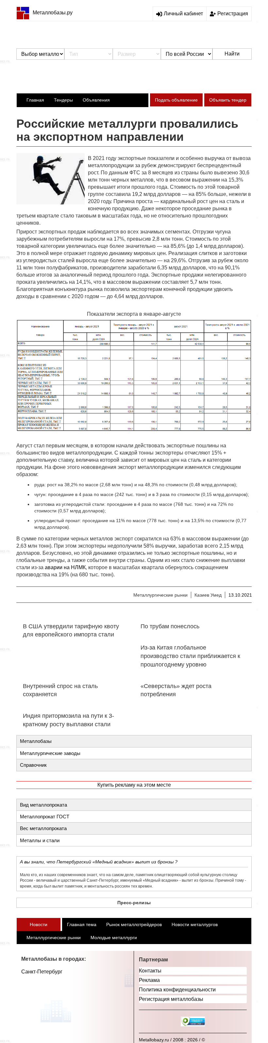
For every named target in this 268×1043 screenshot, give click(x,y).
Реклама (149, 980)
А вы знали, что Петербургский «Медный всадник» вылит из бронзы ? (98, 861)
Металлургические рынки (160, 595)
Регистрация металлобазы (171, 999)
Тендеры (63, 100)
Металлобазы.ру (53, 12)
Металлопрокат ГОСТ (44, 816)
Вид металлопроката (43, 805)
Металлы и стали (39, 840)
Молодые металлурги (114, 937)
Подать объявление (176, 100)
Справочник (33, 765)
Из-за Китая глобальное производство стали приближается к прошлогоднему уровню (190, 655)
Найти (232, 53)
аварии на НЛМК (65, 567)
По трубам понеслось (170, 626)
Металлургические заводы (50, 753)
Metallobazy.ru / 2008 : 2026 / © (172, 1039)
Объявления (96, 100)
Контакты (150, 970)
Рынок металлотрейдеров (134, 924)
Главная (35, 100)
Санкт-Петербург (41, 971)
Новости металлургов (195, 924)
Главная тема (81, 924)
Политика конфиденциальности (177, 989)
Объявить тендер (227, 100)
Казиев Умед (208, 595)
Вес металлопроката (43, 828)
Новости (38, 924)
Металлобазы (36, 741)
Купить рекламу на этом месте (134, 785)
